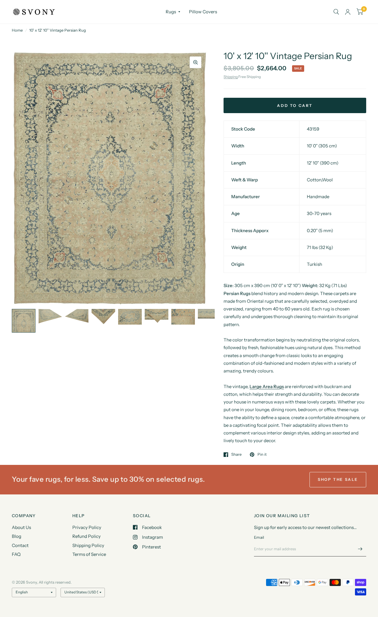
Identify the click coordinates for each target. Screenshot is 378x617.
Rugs (171, 11)
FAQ (16, 554)
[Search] (336, 12)
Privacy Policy (86, 527)
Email (259, 537)
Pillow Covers (203, 11)
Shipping (231, 76)
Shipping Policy (88, 545)
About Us (21, 527)
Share (236, 454)
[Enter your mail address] (360, 548)
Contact (20, 545)
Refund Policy (86, 536)
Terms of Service (89, 554)
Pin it (262, 454)
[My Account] (347, 12)
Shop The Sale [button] (338, 479)
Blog (16, 536)
